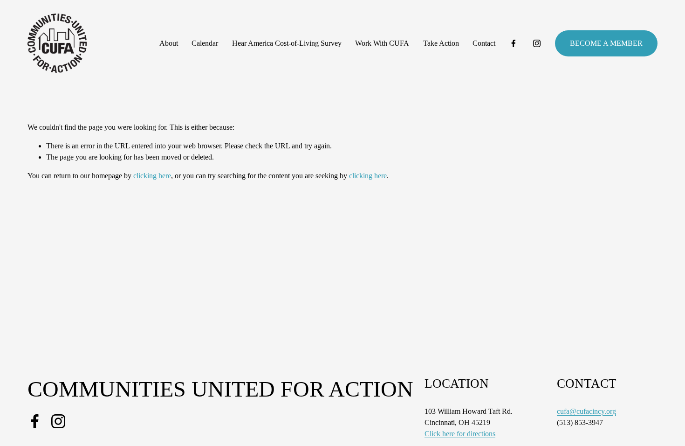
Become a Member (606, 43)
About (168, 43)
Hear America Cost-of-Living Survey (287, 43)
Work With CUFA (382, 43)
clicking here (152, 176)
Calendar (205, 43)
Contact (484, 43)
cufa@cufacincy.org (586, 411)
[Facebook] (513, 43)
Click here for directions (460, 434)
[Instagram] (536, 43)
